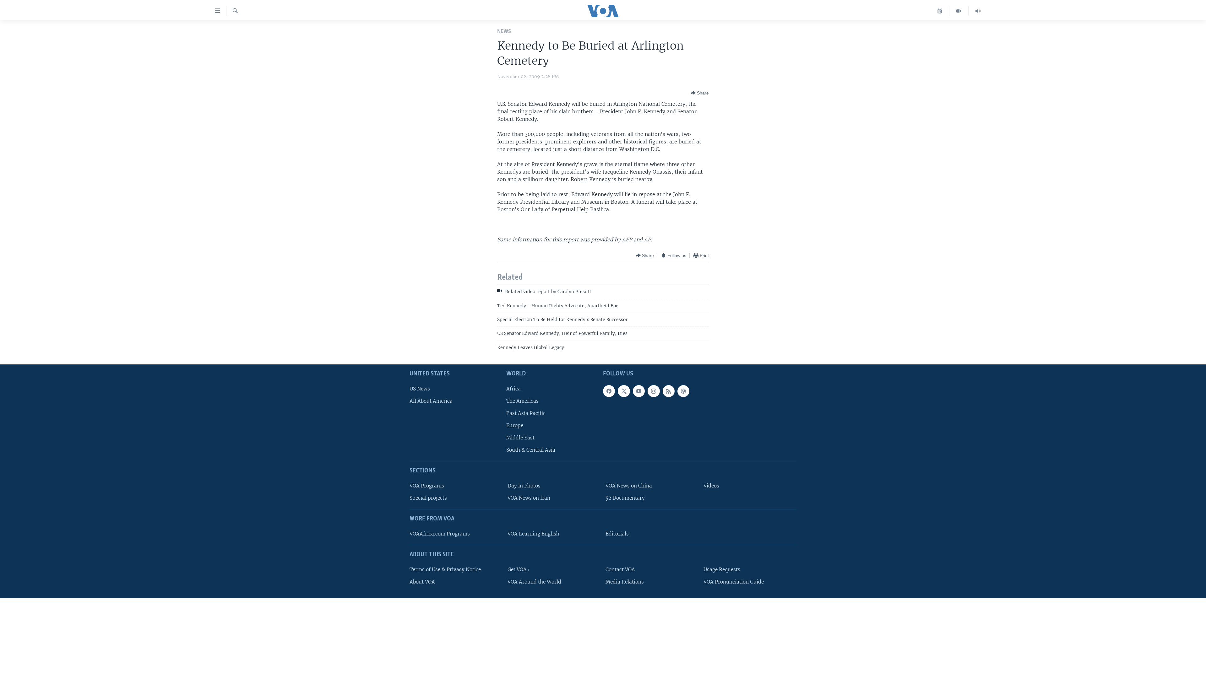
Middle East (520, 438)
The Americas (522, 401)
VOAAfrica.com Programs (440, 534)
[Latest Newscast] (978, 11)
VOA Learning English (533, 534)
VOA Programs (427, 486)
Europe (514, 425)
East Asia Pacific (526, 413)
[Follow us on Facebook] (609, 391)
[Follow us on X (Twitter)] (624, 391)
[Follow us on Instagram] (654, 391)
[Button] (700, 93)
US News (420, 389)
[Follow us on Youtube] (639, 391)
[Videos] (959, 11)
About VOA (422, 582)
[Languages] (939, 11)
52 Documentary (625, 498)
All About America (431, 401)
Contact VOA (620, 570)
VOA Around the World (534, 582)
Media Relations (625, 582)
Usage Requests (722, 570)
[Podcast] (683, 391)
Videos (711, 486)
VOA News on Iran (529, 498)
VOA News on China (629, 486)
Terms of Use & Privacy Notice (445, 570)
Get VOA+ (519, 570)
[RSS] (669, 391)
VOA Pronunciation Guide (734, 582)
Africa (513, 389)
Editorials (617, 534)
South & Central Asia (530, 450)
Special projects (428, 498)
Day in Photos (524, 486)
